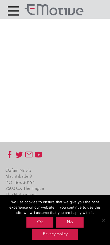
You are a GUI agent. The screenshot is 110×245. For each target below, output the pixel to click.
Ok (40, 222)
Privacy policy (55, 234)
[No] (103, 220)
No (70, 222)
